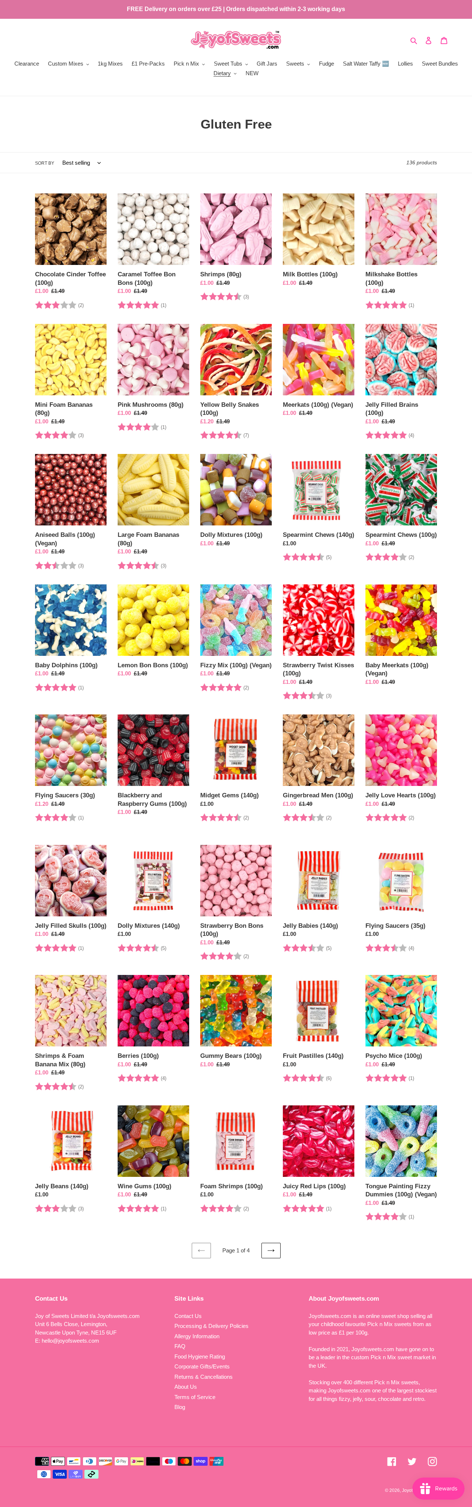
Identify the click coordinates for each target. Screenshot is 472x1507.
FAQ (179, 1346)
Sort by (44, 163)
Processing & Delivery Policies (211, 1326)
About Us (185, 1387)
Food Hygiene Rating (199, 1356)
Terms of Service (194, 1397)
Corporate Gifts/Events (202, 1366)
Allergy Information (196, 1336)
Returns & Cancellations (203, 1377)
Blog (179, 1407)
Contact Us (188, 1316)
